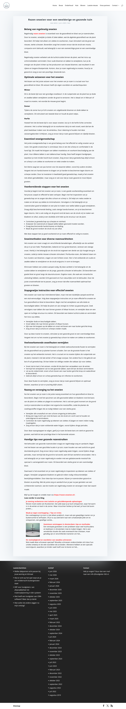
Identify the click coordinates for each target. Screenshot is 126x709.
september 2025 (56, 600)
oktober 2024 (55, 629)
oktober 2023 (55, 655)
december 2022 (56, 673)
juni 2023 (53, 666)
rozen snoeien (39, 33)
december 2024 (56, 626)
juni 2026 (53, 571)
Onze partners (105, 5)
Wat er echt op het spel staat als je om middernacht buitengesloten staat (27, 581)
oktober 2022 (55, 680)
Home (55, 5)
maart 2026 (54, 579)
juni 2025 (53, 608)
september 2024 (56, 633)
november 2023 (56, 651)
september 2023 (56, 659)
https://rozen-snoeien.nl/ (64, 495)
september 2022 (56, 684)
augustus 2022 (55, 688)
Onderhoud (69, 5)
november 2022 (56, 677)
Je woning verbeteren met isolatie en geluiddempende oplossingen (54, 501)
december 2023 (56, 648)
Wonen (82, 5)
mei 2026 (53, 575)
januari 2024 (54, 644)
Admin (56, 23)
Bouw (61, 5)
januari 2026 (54, 586)
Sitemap (16, 706)
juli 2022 (53, 691)
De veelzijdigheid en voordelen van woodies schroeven (48, 540)
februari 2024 (55, 640)
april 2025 (53, 615)
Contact (115, 5)
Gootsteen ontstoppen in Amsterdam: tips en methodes (67, 524)
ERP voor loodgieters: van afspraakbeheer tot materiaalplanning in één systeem (27, 590)
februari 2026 (55, 582)
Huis (76, 5)
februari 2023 (55, 670)
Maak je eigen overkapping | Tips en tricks (43, 513)
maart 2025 (54, 619)
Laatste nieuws (92, 5)
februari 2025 (55, 622)
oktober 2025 (55, 597)
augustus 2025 (55, 604)
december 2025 (56, 589)
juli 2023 (53, 662)
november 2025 (56, 593)
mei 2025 (53, 611)
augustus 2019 (55, 695)
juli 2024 (53, 637)
